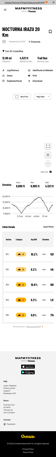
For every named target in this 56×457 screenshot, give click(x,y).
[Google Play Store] (28, 372)
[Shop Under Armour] (28, 437)
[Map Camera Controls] (48, 163)
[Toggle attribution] (50, 172)
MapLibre (44, 172)
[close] (53, 2)
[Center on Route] (48, 155)
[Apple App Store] (28, 367)
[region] (28, 133)
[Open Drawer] (5, 9)
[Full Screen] (48, 146)
